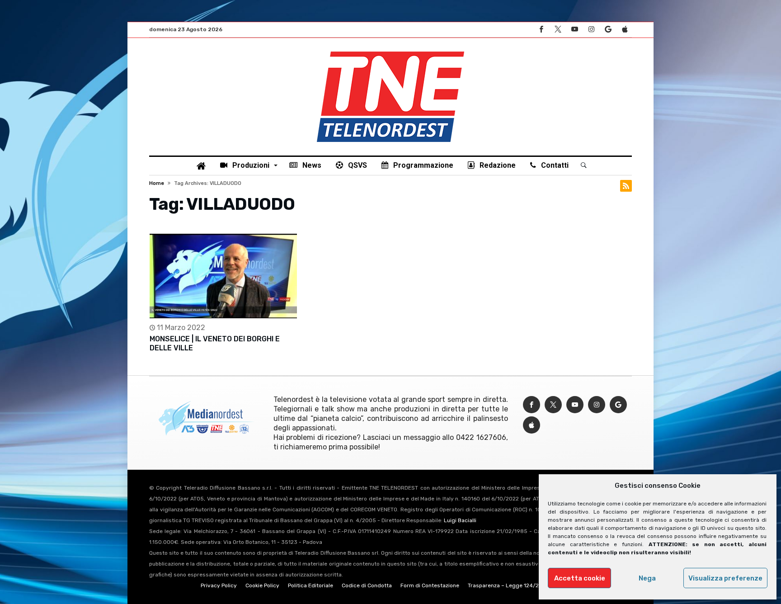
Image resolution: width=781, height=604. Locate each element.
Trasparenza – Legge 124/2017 (507, 585)
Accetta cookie (579, 578)
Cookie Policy (262, 585)
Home (156, 183)
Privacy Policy (219, 585)
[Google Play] (608, 29)
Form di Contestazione (429, 585)
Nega (647, 578)
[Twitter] (557, 29)
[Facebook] (541, 29)
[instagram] (591, 29)
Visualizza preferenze (725, 578)
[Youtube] (574, 29)
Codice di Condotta (367, 585)
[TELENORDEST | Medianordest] (390, 51)
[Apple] (624, 29)
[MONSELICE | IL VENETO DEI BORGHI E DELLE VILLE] (223, 276)
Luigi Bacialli (460, 520)
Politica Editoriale (310, 585)
